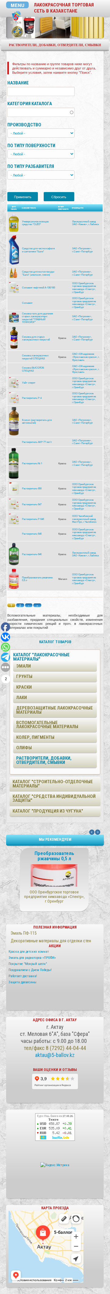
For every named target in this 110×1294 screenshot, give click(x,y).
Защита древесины (22, 982)
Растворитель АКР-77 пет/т (37, 441)
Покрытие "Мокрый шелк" (28, 964)
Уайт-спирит (28, 382)
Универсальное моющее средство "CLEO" (35, 223)
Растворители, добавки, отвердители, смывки (44, 760)
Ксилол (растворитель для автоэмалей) (37, 421)
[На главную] (16, 17)
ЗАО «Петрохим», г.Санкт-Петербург (82, 250)
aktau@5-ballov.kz (55, 1055)
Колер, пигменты (35, 737)
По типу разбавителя (30, 167)
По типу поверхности (31, 146)
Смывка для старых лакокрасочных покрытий (36, 338)
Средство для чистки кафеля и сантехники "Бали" (38, 250)
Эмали (23, 666)
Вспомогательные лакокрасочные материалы (47, 724)
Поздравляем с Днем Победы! (30, 970)
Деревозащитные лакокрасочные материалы (54, 710)
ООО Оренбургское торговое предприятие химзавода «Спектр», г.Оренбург (84, 287)
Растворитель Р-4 (32, 397)
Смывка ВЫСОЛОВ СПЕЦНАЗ (33, 369)
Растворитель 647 (32, 504)
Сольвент (27, 302)
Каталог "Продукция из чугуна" (48, 811)
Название (18, 83)
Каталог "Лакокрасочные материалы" (41, 657)
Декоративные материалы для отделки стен (51, 940)
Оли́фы (24, 748)
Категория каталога (29, 104)
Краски (24, 687)
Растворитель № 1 (32, 463)
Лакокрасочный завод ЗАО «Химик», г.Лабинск (85, 223)
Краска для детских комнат (29, 952)
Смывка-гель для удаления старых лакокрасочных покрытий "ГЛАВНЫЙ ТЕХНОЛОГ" (37, 318)
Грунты (24, 676)
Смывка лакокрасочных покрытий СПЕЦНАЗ (35, 357)
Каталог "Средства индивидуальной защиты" (54, 798)
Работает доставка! (23, 976)
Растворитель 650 (32, 488)
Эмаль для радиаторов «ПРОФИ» (32, 958)
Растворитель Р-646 (33, 519)
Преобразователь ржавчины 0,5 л (37, 579)
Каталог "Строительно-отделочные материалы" (53, 783)
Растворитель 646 (32, 533)
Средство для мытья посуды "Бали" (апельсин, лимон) (38, 273)
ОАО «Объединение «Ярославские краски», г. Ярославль (86, 356)
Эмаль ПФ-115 (24, 933)
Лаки (21, 697)
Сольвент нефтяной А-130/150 (38, 287)
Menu (17, 5)
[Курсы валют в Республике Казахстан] (55, 1127)
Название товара (29, 208)
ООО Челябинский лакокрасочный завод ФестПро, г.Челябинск (84, 518)
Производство (24, 125)
